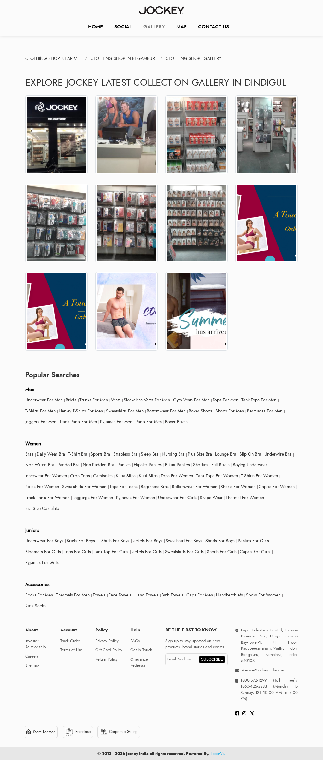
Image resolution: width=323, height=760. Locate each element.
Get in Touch (141, 650)
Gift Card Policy (108, 650)
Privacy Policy (107, 641)
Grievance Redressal (139, 663)
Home (95, 26)
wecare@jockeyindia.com (263, 670)
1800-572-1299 (253, 680)
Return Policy (106, 659)
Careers (31, 656)
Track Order (70, 641)
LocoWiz (218, 754)
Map (181, 26)
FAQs (135, 641)
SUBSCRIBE (212, 659)
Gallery (154, 26)
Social (123, 26)
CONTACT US (213, 26)
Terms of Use (71, 650)
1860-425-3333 (256, 686)
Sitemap (32, 665)
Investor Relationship (35, 644)
